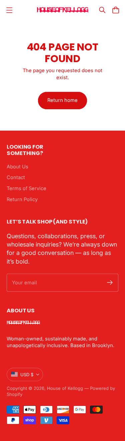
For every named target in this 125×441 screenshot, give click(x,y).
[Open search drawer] (102, 10)
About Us (17, 167)
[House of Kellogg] (62, 10)
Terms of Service (26, 188)
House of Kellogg (65, 388)
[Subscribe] (109, 282)
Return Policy (22, 199)
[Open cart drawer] (115, 10)
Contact (16, 177)
